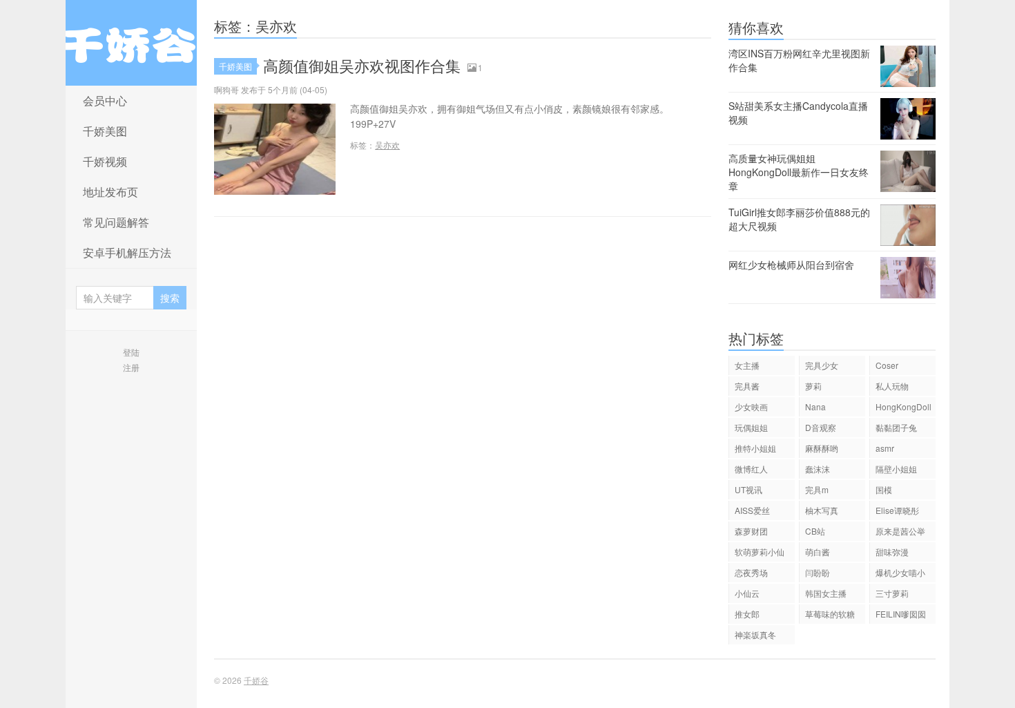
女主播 (747, 365)
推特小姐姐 (755, 448)
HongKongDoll (903, 406)
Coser (887, 365)
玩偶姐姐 (751, 427)
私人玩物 (892, 386)
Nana (815, 406)
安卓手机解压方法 (127, 252)
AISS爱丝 (752, 510)
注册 (131, 367)
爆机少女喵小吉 (900, 574)
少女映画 (751, 406)
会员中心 (105, 100)
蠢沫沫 (817, 469)
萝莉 (813, 386)
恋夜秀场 (751, 572)
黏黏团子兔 (896, 427)
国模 (884, 489)
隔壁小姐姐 (896, 469)
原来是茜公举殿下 (900, 533)
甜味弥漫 (892, 551)
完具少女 (821, 365)
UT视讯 (748, 489)
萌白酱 (817, 551)
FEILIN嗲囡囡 (901, 614)
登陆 (131, 352)
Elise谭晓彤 (897, 510)
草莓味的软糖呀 (830, 616)
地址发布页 (110, 192)
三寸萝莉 (892, 593)
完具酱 (747, 386)
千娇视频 (105, 161)
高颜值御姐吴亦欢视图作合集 (362, 65)
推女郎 (747, 614)
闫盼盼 (817, 572)
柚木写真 (821, 510)
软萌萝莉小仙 (759, 551)
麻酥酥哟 (821, 448)
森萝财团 (751, 531)
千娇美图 (105, 131)
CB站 (815, 531)
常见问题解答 (116, 222)
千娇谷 (131, 43)
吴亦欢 (387, 145)
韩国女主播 (826, 593)
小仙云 (747, 593)
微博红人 (751, 469)
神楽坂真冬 (755, 634)
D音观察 (820, 427)
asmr (885, 448)
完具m (817, 489)
